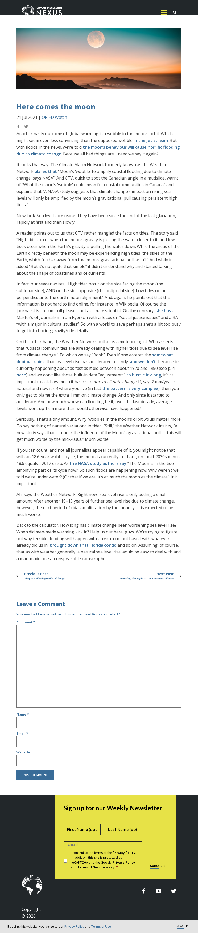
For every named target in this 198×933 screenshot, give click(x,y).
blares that (46, 171)
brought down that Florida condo (83, 545)
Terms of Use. (101, 926)
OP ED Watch (54, 117)
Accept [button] (184, 926)
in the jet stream (151, 140)
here (21, 375)
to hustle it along (143, 375)
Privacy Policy (74, 926)
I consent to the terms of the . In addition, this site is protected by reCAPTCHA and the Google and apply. (103, 860)
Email (22, 733)
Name (22, 714)
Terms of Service (91, 867)
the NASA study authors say (98, 463)
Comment (25, 622)
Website (23, 752)
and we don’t (143, 361)
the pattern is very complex (130, 388)
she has (163, 310)
